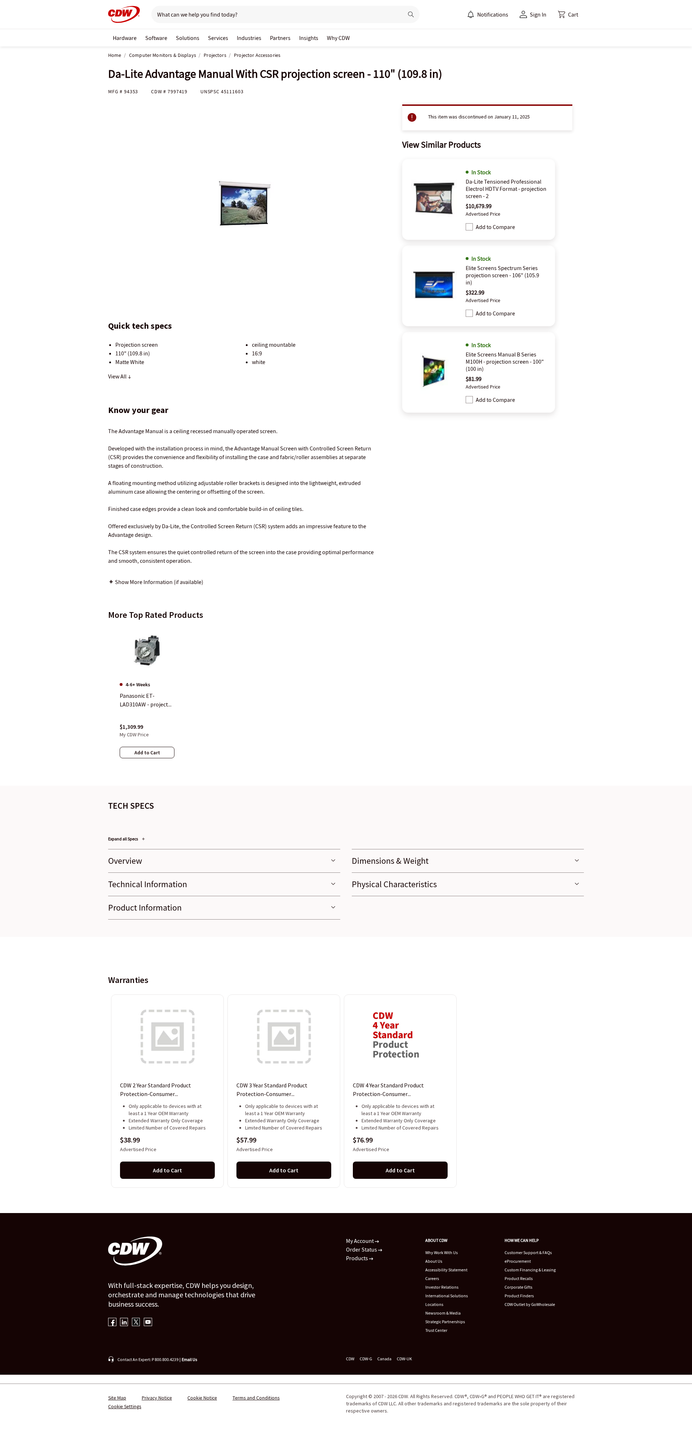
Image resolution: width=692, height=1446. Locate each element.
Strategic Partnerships (445, 1321)
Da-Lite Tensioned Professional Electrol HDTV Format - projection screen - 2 (506, 188)
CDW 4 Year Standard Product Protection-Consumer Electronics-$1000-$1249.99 (388, 1090)
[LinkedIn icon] (124, 1323)
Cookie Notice (202, 1398)
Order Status (362, 1249)
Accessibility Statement (446, 1269)
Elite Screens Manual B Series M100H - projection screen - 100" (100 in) (505, 361)
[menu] (488, 14)
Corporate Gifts (518, 1287)
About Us (433, 1261)
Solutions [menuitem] (187, 37)
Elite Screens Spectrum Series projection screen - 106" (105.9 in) (502, 275)
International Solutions (446, 1295)
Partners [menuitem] (280, 37)
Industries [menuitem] (249, 37)
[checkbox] (469, 226)
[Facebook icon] (112, 1323)
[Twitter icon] (136, 1323)
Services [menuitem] (218, 37)
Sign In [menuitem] (538, 14)
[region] (346, 699)
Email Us (189, 1359)
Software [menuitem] (156, 37)
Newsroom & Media (443, 1313)
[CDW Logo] (124, 14)
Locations (434, 1304)
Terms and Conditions (256, 1398)
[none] (124, 37)
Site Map (117, 1398)
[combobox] (274, 14)
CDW (350, 1358)
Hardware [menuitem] (125, 37)
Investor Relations (441, 1287)
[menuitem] (470, 14)
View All (118, 376)
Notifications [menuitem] (492, 14)
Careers (432, 1278)
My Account (360, 1240)
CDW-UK (404, 1358)
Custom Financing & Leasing (530, 1269)
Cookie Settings (124, 1406)
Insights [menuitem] (308, 37)
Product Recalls (519, 1278)
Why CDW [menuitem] (338, 37)
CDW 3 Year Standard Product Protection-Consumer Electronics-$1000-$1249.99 (271, 1090)
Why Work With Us (441, 1252)
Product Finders (519, 1295)
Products (357, 1258)
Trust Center (436, 1330)
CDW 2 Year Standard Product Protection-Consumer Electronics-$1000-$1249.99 (155, 1090)
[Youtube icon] (148, 1323)
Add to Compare (495, 226)
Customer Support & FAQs (528, 1252)
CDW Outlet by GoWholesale (530, 1304)
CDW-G (366, 1358)
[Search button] (411, 14)
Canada (384, 1358)
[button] (568, 14)
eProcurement (518, 1261)
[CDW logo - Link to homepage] (124, 14)
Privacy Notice (157, 1398)
